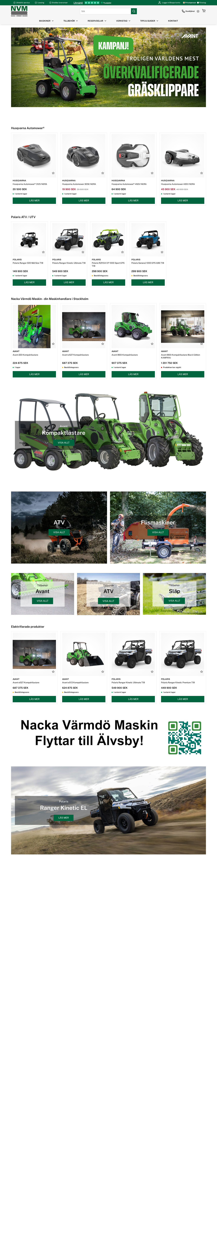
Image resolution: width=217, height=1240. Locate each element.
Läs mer (34, 200)
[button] (203, 11)
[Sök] (134, 11)
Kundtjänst (190, 11)
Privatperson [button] (190, 3)
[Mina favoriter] (198, 11)
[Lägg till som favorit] (53, 173)
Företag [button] (202, 3)
